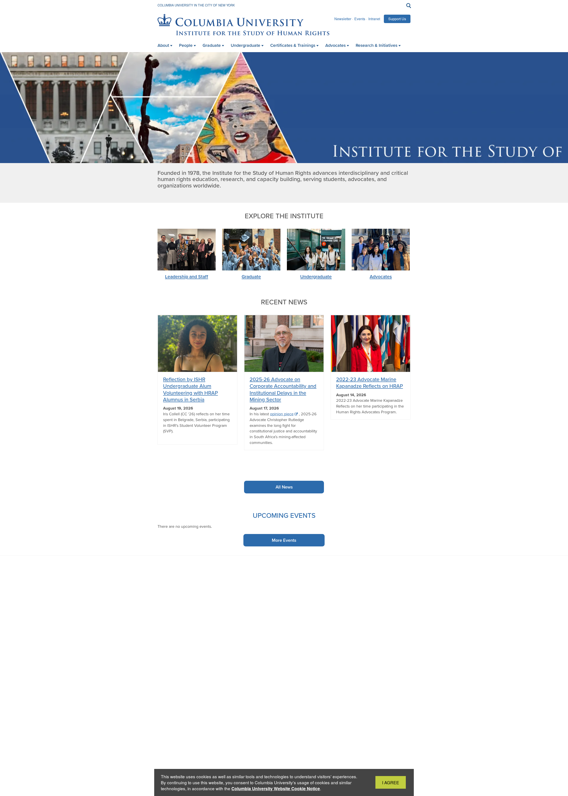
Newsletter (342, 18)
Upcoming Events (284, 515)
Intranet (374, 18)
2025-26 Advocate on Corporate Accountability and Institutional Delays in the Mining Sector (283, 389)
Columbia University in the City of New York (196, 5)
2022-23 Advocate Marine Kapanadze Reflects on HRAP (369, 383)
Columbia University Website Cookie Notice (275, 789)
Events (359, 18)
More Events (284, 540)
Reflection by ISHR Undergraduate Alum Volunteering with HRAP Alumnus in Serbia (190, 389)
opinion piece (282, 414)
